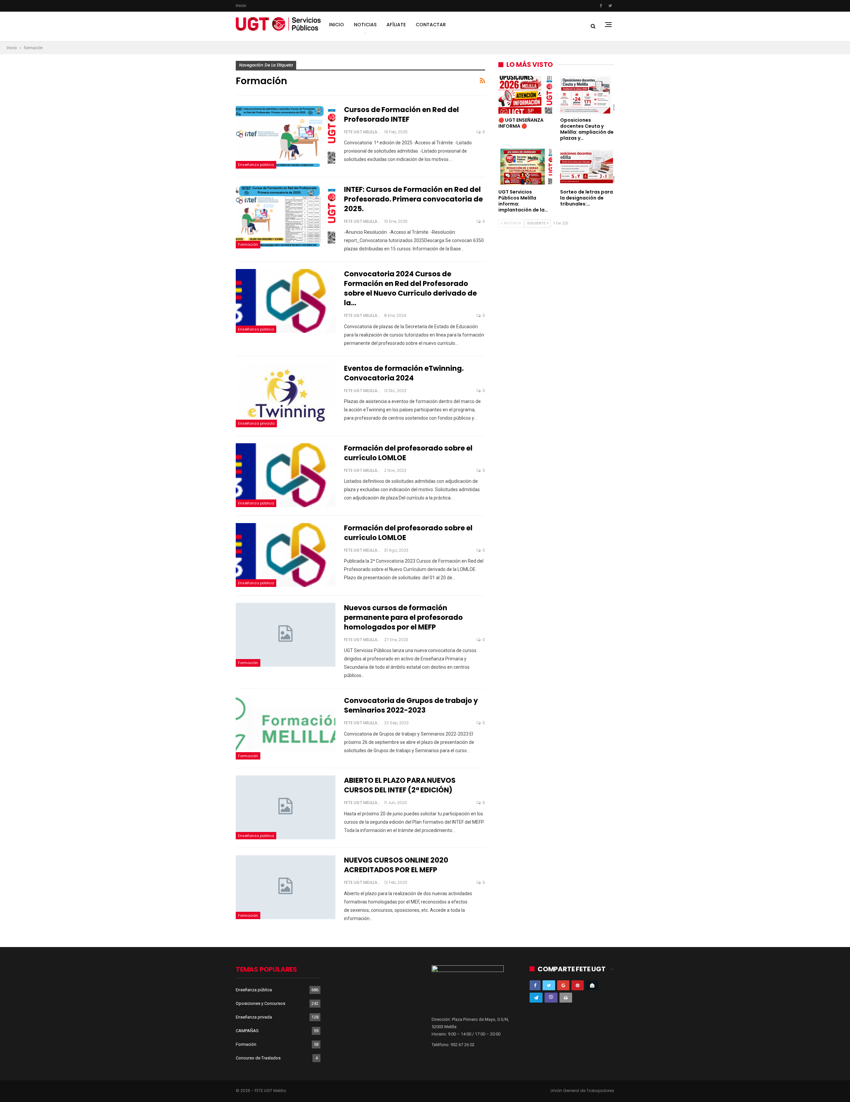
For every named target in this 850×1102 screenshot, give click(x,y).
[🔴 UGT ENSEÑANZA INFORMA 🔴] (525, 95)
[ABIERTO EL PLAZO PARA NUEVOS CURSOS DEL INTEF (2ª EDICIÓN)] (285, 807)
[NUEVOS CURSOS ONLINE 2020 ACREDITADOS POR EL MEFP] (285, 887)
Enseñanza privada (256, 423)
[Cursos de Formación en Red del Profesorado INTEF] (285, 137)
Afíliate (396, 24)
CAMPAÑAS (247, 1030)
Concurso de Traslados (258, 1057)
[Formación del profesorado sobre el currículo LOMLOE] (285, 475)
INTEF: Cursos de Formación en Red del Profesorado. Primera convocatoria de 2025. (413, 199)
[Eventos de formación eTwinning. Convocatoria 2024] (285, 395)
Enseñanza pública (256, 164)
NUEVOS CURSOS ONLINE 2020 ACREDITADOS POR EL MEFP (396, 865)
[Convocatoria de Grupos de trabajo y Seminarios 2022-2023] (285, 727)
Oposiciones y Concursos (260, 1003)
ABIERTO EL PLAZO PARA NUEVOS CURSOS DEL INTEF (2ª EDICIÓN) (400, 785)
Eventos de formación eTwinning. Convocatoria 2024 (404, 373)
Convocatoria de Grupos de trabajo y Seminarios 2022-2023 (411, 705)
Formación (248, 244)
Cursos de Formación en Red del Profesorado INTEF (401, 114)
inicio (241, 5)
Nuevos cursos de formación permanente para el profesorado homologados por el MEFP (403, 617)
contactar (431, 24)
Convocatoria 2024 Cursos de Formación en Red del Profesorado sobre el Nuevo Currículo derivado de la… (410, 288)
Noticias (365, 24)
